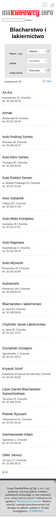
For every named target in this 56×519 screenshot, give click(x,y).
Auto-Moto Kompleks (18, 219)
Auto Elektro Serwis (17, 178)
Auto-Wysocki (12, 263)
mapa (48, 81)
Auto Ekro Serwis (15, 157)
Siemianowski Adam (17, 434)
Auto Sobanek (13, 198)
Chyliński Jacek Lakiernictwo (24, 324)
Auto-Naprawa (13, 242)
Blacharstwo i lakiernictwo (21, 304)
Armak (7, 113)
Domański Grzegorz (17, 348)
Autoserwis (10, 283)
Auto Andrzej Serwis (17, 137)
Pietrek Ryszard (14, 414)
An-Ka (7, 92)
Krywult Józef (12, 369)
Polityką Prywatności (29, 501)
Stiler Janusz (12, 455)
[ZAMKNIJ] (36, 510)
